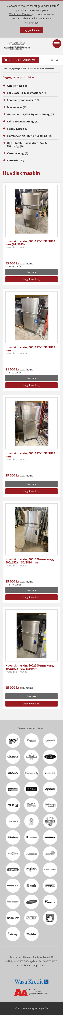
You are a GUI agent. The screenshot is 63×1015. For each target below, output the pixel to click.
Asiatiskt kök (17, 85)
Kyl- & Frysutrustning (23, 121)
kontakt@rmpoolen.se (35, 965)
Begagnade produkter (17, 68)
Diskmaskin (33, 68)
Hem (5, 68)
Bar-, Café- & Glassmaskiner (27, 92)
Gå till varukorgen (26, 59)
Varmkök (15, 160)
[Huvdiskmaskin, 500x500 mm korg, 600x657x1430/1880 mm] (31, 529)
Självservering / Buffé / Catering (29, 135)
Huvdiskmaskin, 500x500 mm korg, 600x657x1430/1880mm (29, 667)
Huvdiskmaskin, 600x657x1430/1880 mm (30, 348)
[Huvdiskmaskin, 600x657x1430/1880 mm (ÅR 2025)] (31, 211)
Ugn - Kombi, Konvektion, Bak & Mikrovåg (27, 144)
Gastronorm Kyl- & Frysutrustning (31, 114)
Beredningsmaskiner (23, 100)
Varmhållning (17, 153)
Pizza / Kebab (17, 128)
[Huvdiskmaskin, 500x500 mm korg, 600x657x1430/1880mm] (31, 635)
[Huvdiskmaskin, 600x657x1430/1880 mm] (31, 317)
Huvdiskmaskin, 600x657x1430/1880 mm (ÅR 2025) (30, 242)
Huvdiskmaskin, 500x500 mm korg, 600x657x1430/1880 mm (29, 560)
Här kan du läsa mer (20, 14)
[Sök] (57, 60)
